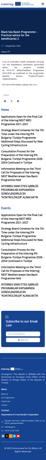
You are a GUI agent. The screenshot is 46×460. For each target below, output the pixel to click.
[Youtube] (18, 436)
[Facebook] (3, 436)
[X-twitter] (7, 436)
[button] (43, 4)
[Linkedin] (14, 436)
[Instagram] (11, 436)
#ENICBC (10, 70)
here (35, 84)
